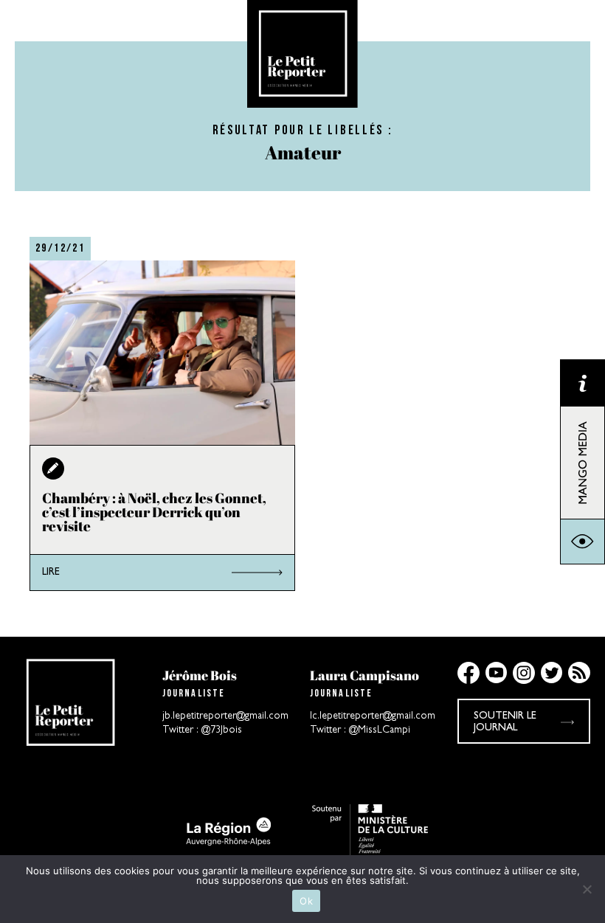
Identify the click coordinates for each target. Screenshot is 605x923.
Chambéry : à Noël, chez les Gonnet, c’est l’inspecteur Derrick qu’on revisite (154, 512)
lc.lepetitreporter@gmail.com (372, 716)
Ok (306, 901)
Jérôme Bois (199, 675)
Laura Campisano (364, 675)
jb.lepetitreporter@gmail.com (225, 716)
